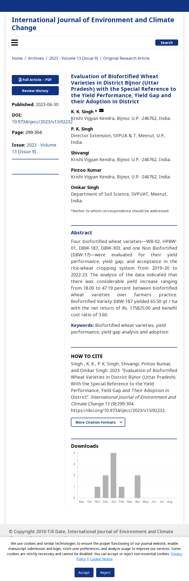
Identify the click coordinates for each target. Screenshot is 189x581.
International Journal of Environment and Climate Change (93, 23)
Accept (84, 572)
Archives (36, 58)
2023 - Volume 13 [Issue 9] (73, 58)
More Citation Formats (96, 422)
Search (167, 42)
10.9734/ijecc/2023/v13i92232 (42, 122)
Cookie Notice (101, 559)
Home (17, 58)
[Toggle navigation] (14, 42)
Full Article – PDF (37, 79)
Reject (105, 572)
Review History (35, 90)
